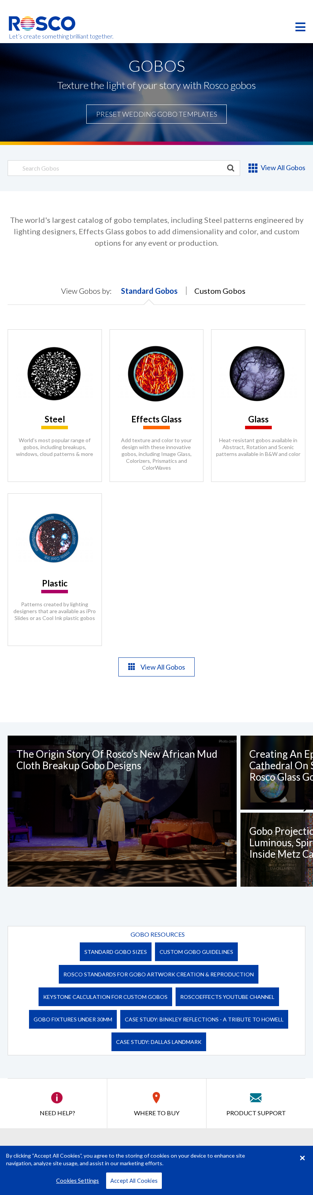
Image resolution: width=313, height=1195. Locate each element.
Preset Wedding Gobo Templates (156, 114)
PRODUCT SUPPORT (256, 1112)
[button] (308, 807)
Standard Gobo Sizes (115, 952)
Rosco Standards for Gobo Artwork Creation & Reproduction (158, 974)
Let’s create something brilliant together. (42, 36)
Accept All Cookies (134, 1180)
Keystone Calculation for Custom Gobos (105, 997)
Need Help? (57, 1112)
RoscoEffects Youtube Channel (227, 997)
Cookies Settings (77, 1180)
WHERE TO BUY (156, 1112)
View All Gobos (282, 167)
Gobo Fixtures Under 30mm (73, 1019)
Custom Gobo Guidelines (196, 952)
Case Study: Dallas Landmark (159, 1042)
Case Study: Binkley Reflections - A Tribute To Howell (204, 1019)
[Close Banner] (302, 1158)
